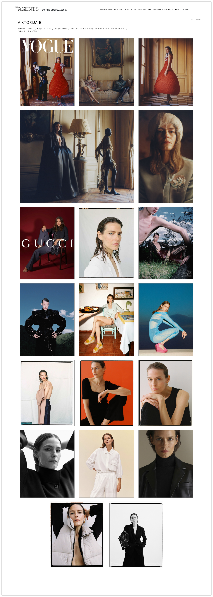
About (167, 9)
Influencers (139, 9)
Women (103, 9)
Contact (177, 9)
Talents (127, 9)
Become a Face (155, 9)
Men (110, 9)
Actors (118, 9)
